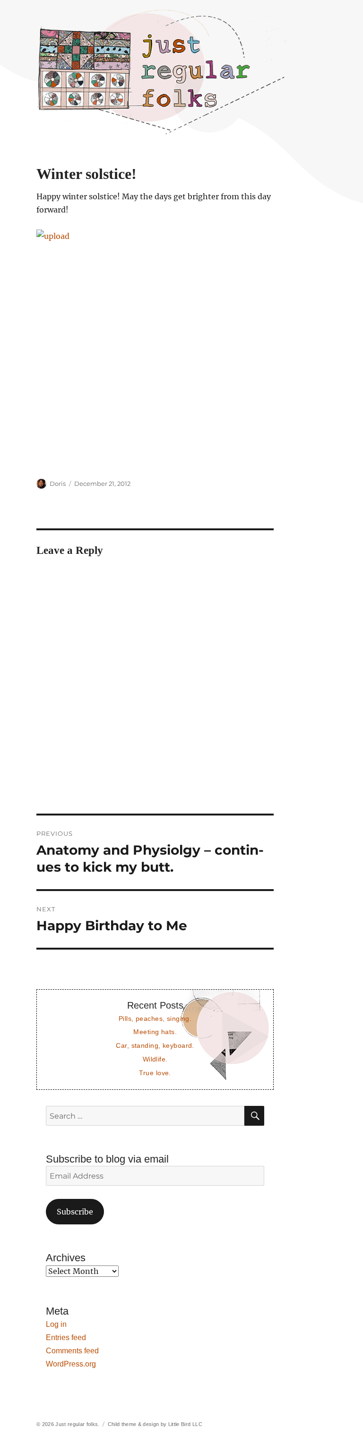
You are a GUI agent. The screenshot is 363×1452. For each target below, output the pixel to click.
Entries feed (66, 1337)
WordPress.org (71, 1364)
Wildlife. (155, 1059)
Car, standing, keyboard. (155, 1045)
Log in (56, 1324)
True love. (155, 1073)
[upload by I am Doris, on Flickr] (155, 347)
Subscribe (75, 1211)
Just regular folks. (77, 1424)
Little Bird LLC (185, 1424)
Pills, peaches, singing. (155, 1018)
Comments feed (72, 1351)
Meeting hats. (155, 1032)
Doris (58, 483)
